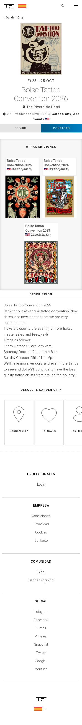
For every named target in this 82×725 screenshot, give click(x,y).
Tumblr (41, 628)
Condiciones (41, 516)
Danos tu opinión (41, 580)
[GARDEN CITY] (19, 400)
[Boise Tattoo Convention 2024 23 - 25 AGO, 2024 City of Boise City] (59, 156)
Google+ (41, 661)
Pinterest (41, 636)
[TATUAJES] (49, 400)
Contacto (61, 128)
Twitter (41, 653)
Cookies (41, 532)
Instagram (41, 612)
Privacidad (41, 524)
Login (41, 484)
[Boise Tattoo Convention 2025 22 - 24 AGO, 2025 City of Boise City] (22, 156)
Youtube (41, 669)
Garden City (61, 114)
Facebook (41, 620)
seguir (20, 128)
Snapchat (41, 644)
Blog (41, 572)
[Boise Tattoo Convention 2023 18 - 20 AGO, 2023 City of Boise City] (41, 222)
